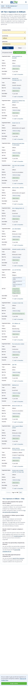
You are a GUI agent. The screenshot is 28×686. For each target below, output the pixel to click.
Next (20, 492)
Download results (20, 52)
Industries (4, 41)
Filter (7, 48)
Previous (8, 492)
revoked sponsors (18, 536)
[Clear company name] (24, 32)
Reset (20, 48)
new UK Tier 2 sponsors (18, 558)
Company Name (6, 30)
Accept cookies (14, 683)
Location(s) (5, 35)
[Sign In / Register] (25, 2)
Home (2, 6)
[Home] (14, 2)
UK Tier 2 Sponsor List (11, 6)
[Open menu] (2, 2)
